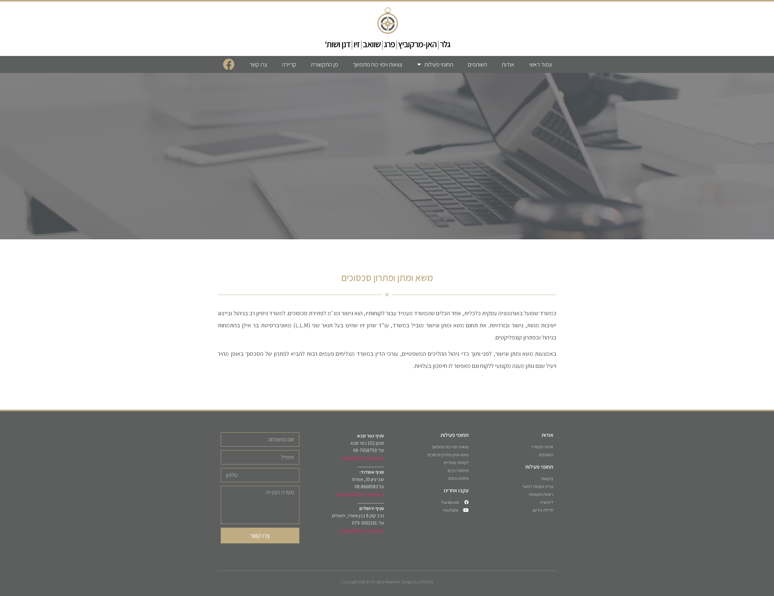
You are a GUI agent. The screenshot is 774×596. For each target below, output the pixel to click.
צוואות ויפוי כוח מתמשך (377, 64)
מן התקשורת (324, 64)
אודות (508, 64)
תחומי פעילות (438, 64)
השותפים (477, 64)
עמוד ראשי (540, 64)
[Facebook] (228, 64)
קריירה (289, 64)
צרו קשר (258, 64)
